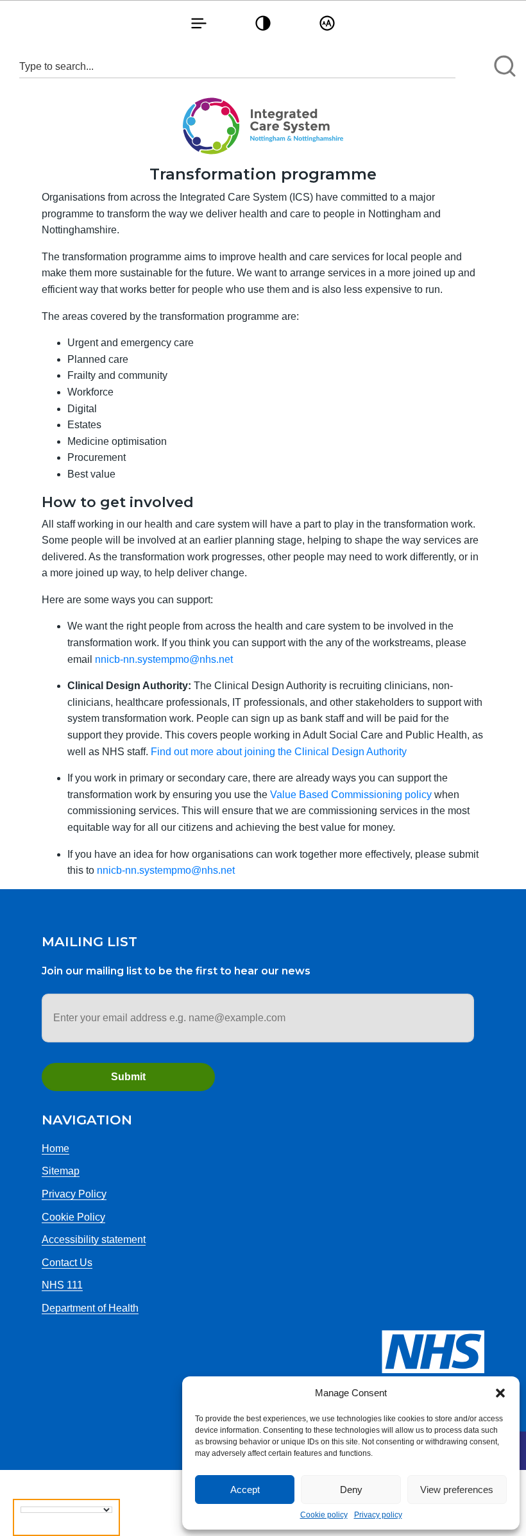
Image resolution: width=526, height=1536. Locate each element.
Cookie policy (324, 1514)
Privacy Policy (74, 1194)
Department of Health (90, 1308)
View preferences (456, 1489)
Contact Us (67, 1262)
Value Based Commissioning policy (351, 794)
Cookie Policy (73, 1217)
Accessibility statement (94, 1239)
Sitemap (61, 1170)
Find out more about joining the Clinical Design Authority (279, 751)
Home (55, 1148)
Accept (245, 1489)
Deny (351, 1489)
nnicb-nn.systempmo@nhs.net (164, 659)
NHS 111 (62, 1285)
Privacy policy (378, 1514)
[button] (500, 1393)
